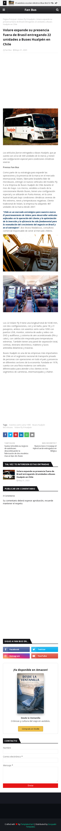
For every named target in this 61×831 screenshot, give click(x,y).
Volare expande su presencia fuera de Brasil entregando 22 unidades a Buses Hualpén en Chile (36, 474)
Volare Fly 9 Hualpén (26, 19)
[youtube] (44, 655)
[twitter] (44, 649)
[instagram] (16, 655)
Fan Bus (30, 10)
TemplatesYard (27, 824)
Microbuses (8, 427)
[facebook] (16, 649)
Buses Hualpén (38, 425)
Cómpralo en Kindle (30, 728)
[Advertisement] (30, 77)
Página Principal (9, 19)
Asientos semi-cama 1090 (20, 425)
